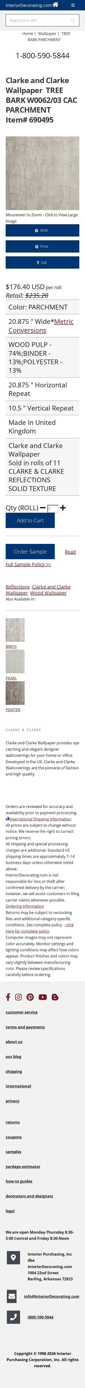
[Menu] (73, 5)
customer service (22, 1012)
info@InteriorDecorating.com (51, 1296)
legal (10, 1211)
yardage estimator (23, 1166)
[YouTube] (42, 998)
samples (13, 1151)
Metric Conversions (40, 325)
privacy (12, 1101)
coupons (14, 1137)
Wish (44, 230)
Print (44, 246)
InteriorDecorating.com (29, 5)
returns (13, 1122)
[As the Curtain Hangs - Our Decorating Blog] (55, 998)
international (18, 1086)
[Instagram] (18, 998)
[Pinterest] (30, 998)
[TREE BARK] (42, 173)
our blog (13, 1056)
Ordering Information (25, 906)
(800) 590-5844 (40, 1317)
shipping (14, 1071)
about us (14, 1041)
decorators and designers (29, 1196)
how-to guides (19, 1181)
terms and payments (25, 1027)
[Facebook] (8, 998)
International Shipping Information (40, 819)
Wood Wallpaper (48, 593)
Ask (44, 262)
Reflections (18, 587)
